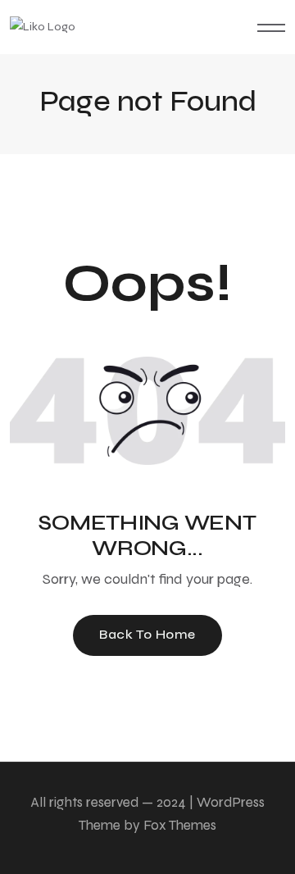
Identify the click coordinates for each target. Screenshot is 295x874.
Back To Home (147, 634)
